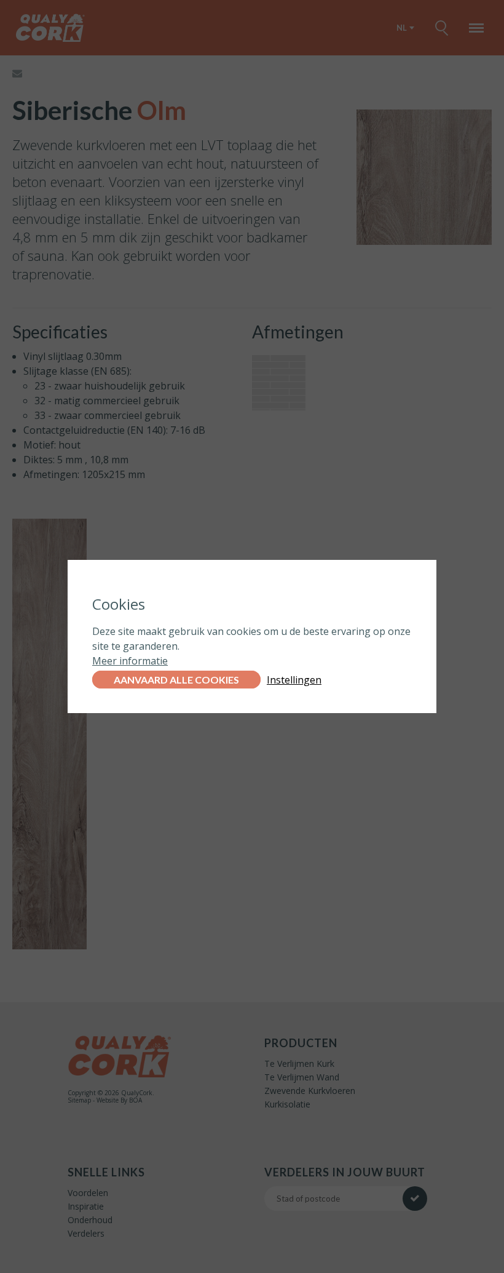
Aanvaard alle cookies (176, 679)
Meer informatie (130, 661)
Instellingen (294, 680)
